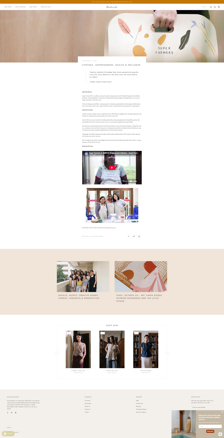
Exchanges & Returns (141, 409)
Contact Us (87, 409)
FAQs (137, 400)
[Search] (215, 7)
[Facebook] (7, 413)
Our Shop (8, 7)
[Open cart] (219, 7)
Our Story (33, 7)
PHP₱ (204, 7)
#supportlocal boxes (110, 228)
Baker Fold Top (112, 370)
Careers (87, 412)
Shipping (138, 406)
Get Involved (88, 403)
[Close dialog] (222, 412)
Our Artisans (20, 7)
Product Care (139, 403)
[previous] (57, 352)
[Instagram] (11, 413)
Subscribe (210, 431)
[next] (167, 352)
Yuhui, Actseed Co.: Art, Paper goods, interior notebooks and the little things (139, 298)
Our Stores (87, 400)
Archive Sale (46, 7)
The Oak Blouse (146, 370)
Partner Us (87, 406)
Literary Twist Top (78, 370)
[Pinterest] (15, 413)
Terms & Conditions (141, 412)
